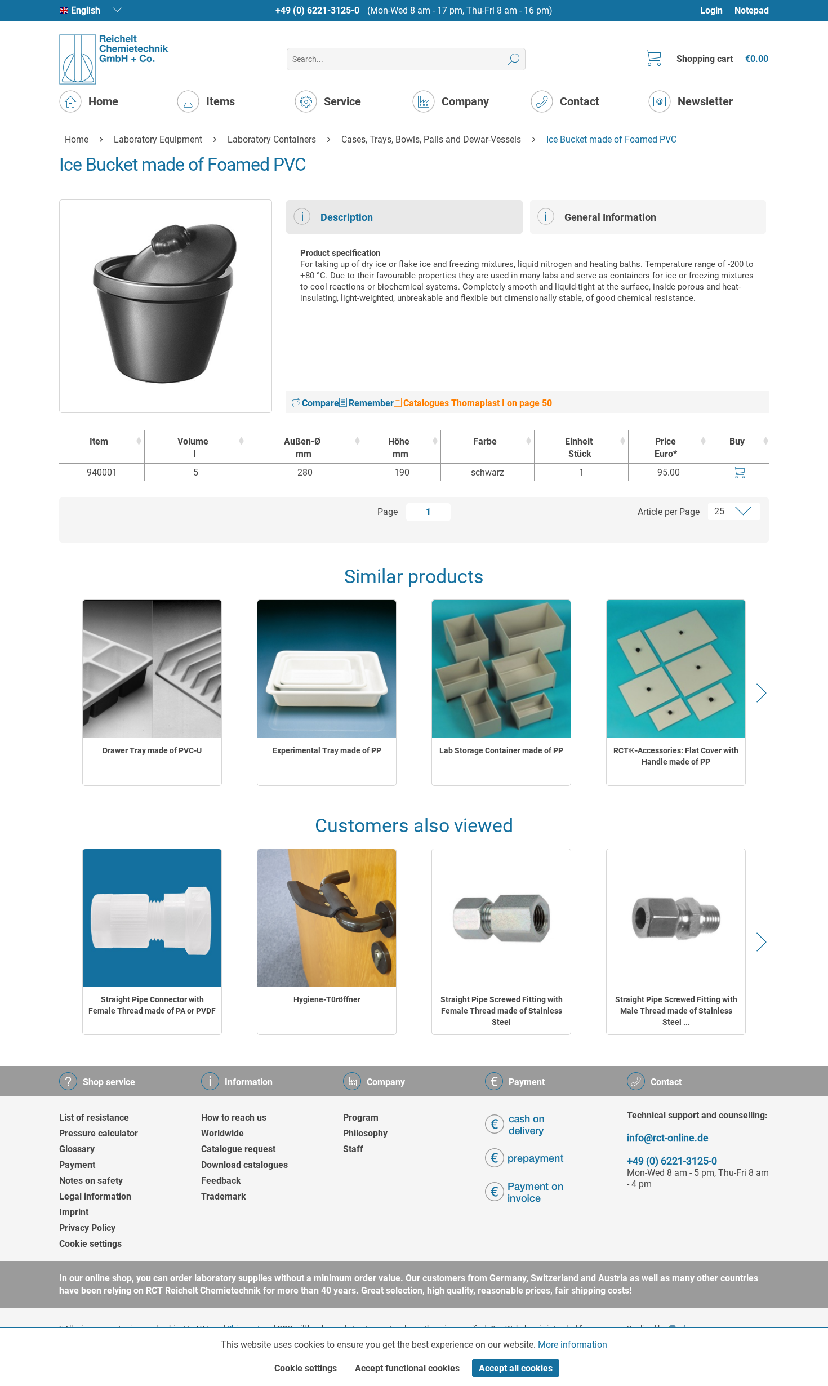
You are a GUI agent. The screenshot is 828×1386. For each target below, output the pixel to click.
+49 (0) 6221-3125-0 (317, 10)
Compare (319, 403)
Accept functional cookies (407, 1368)
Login (711, 10)
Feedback (221, 1180)
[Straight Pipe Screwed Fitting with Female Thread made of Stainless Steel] (501, 918)
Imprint (73, 1212)
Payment (77, 1165)
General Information (610, 217)
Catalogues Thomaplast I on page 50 (476, 403)
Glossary (77, 1149)
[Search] (514, 59)
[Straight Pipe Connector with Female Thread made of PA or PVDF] (152, 918)
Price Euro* (666, 447)
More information (572, 1344)
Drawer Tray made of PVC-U (152, 750)
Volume (192, 447)
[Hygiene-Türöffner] (326, 918)
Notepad (751, 10)
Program (361, 1117)
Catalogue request (238, 1149)
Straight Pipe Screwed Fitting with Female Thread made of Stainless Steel (501, 1011)
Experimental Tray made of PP (327, 750)
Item (99, 441)
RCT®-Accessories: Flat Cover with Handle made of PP (675, 756)
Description (346, 217)
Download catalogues (244, 1165)
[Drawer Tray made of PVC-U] (152, 669)
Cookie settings (90, 1243)
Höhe (398, 447)
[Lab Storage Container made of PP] (501, 669)
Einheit (579, 447)
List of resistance (94, 1117)
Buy (737, 441)
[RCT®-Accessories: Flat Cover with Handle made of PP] (676, 669)
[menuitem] (717, 10)
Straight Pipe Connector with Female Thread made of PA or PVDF (152, 1005)
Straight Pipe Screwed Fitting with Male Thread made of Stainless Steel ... (676, 1011)
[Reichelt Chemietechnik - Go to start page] (114, 59)
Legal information (95, 1196)
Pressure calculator (98, 1133)
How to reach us (233, 1117)
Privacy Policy (87, 1228)
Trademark (223, 1196)
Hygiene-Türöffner (326, 999)
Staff (353, 1149)
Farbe (485, 441)
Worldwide (222, 1133)
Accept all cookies (516, 1368)
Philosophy (365, 1133)
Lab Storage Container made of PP (501, 750)
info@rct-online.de (668, 1138)
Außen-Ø (302, 447)
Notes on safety (91, 1180)
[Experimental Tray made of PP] (326, 669)
